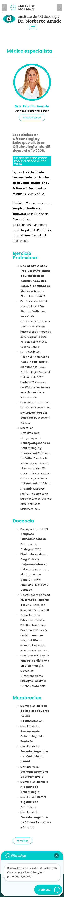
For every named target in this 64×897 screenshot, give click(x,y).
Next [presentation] (59, 7)
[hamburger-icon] (33, 27)
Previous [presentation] (4, 7)
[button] (56, 855)
